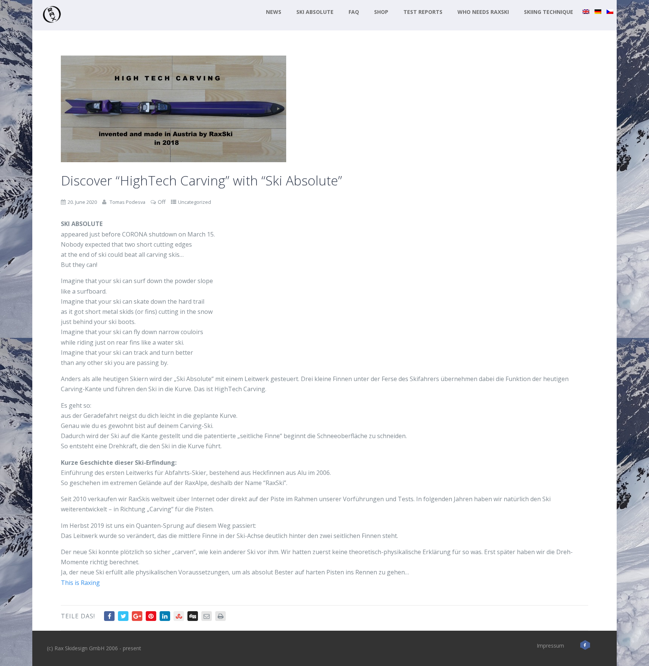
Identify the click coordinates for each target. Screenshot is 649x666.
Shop (381, 11)
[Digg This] (192, 616)
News (273, 11)
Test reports (422, 11)
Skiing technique (548, 11)
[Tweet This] (123, 616)
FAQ (354, 11)
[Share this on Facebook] (109, 616)
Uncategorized (194, 202)
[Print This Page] (220, 616)
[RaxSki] (51, 26)
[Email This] (206, 616)
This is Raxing (80, 583)
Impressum (550, 645)
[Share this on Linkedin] (165, 616)
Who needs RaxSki (483, 11)
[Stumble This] (179, 616)
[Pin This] (151, 616)
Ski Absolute (315, 11)
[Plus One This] (137, 616)
